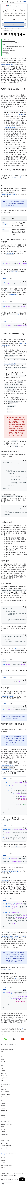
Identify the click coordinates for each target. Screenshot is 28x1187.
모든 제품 (3, 1167)
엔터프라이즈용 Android (7, 1049)
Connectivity (6, 30)
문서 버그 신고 (4, 1143)
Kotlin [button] (4, 259)
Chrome (3, 1160)
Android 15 (4, 1108)
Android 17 (4, 1103)
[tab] (4, 259)
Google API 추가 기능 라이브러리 (16, 115)
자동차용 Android (5, 1094)
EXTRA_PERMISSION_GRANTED (10, 871)
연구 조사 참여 (4, 1148)
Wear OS (3, 1089)
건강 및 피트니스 (5, 1073)
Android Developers (5, 28)
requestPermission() (8, 765)
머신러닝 (3, 1070)
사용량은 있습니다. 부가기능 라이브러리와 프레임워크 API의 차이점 (15, 203)
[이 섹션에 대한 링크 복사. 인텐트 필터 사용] (12, 583)
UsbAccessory (5, 230)
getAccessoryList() (8, 696)
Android (3, 1047)
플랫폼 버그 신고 (5, 1140)
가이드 (12, 30)
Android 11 (3, 1118)
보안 (2, 1052)
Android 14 (4, 1110)
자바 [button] (11, 259)
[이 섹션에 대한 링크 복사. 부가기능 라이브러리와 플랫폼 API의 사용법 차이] (8, 242)
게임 (2, 1068)
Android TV (4, 1096)
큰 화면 (3, 1087)
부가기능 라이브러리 (9, 364)
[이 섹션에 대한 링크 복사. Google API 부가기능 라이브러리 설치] (2, 172)
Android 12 (4, 1115)
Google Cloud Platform (7, 1165)
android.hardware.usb (11, 127)
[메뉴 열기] (2, 2)
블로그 (2, 1059)
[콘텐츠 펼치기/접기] (11, 39)
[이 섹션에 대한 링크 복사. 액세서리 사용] (13, 522)
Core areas (20, 28)
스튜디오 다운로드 (5, 1131)
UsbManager (4, 223)
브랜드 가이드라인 (20, 1173)
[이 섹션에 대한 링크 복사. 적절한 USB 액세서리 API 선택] (2, 92)
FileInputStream (7, 936)
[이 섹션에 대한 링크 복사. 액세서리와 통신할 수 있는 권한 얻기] (2, 726)
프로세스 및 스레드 (6, 969)
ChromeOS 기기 (5, 1092)
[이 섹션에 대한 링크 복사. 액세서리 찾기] (11, 561)
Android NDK (4, 1134)
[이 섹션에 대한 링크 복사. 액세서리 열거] (11, 688)
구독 (22, 1179)
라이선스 (13, 1173)
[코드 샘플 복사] (26, 262)
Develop (14, 28)
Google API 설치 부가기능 (19, 177)
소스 (2, 1054)
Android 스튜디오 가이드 (7, 1124)
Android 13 (4, 1113)
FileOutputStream (20, 936)
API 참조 (3, 1129)
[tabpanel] (14, 263)
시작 (14, 24)
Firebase (3, 1162)
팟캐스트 (3, 1061)
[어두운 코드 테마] (24, 262)
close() (17, 979)
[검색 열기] (17, 2)
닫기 (14, 19)
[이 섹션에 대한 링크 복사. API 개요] (9, 185)
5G (2, 1080)
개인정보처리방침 (5, 1078)
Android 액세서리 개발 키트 (8, 64)
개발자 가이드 (4, 1127)
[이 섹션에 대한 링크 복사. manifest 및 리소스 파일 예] (20, 451)
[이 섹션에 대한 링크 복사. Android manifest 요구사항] (2, 336)
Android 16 (4, 1105)
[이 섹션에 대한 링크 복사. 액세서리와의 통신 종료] (17, 974)
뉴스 (2, 1056)
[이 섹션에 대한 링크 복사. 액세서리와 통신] (12, 877)
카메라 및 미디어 (5, 1075)
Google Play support (6, 1145)
